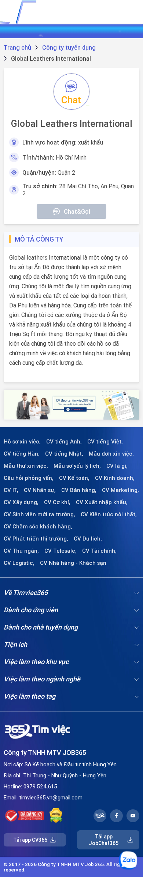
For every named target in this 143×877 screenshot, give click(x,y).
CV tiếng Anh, (64, 441)
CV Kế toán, (74, 478)
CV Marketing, (120, 490)
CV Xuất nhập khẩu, (102, 502)
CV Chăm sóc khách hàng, (38, 526)
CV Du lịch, (88, 538)
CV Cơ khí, (57, 502)
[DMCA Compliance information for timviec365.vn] (56, 815)
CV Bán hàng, (78, 490)
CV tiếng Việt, (105, 441)
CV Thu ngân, (21, 551)
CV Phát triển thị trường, (36, 538)
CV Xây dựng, (21, 502)
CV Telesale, (60, 551)
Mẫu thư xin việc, (26, 466)
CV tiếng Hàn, (22, 453)
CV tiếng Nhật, (64, 453)
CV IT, (11, 490)
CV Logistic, (19, 563)
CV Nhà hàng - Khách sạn (73, 563)
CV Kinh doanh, (115, 478)
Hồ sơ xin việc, (22, 441)
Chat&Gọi (77, 211)
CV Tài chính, (99, 551)
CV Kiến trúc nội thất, (109, 514)
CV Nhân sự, (40, 490)
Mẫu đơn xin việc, (111, 453)
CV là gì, (117, 466)
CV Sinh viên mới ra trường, (39, 514)
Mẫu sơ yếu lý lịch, (77, 466)
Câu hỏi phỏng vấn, (29, 478)
